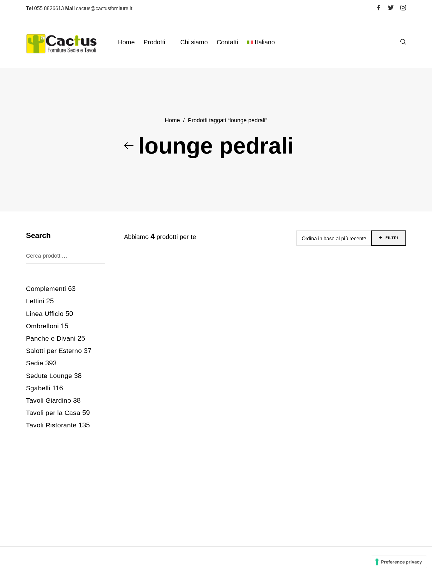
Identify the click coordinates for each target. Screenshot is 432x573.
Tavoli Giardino (48, 400)
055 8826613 (45, 8)
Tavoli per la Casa (53, 412)
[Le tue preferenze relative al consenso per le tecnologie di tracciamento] (399, 562)
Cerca (98, 254)
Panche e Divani (51, 338)
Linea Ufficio (45, 313)
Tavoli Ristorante (51, 425)
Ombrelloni (42, 326)
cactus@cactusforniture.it (98, 8)
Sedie (34, 363)
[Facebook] (378, 7)
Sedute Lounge (49, 375)
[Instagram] (403, 7)
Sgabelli (38, 388)
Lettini (35, 301)
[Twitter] (391, 7)
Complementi (46, 288)
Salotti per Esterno (54, 350)
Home (172, 120)
